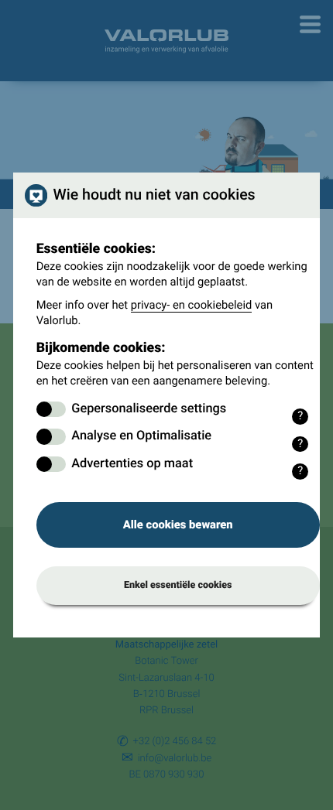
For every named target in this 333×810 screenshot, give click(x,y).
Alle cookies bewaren (178, 524)
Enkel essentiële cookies (178, 585)
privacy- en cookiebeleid (191, 305)
